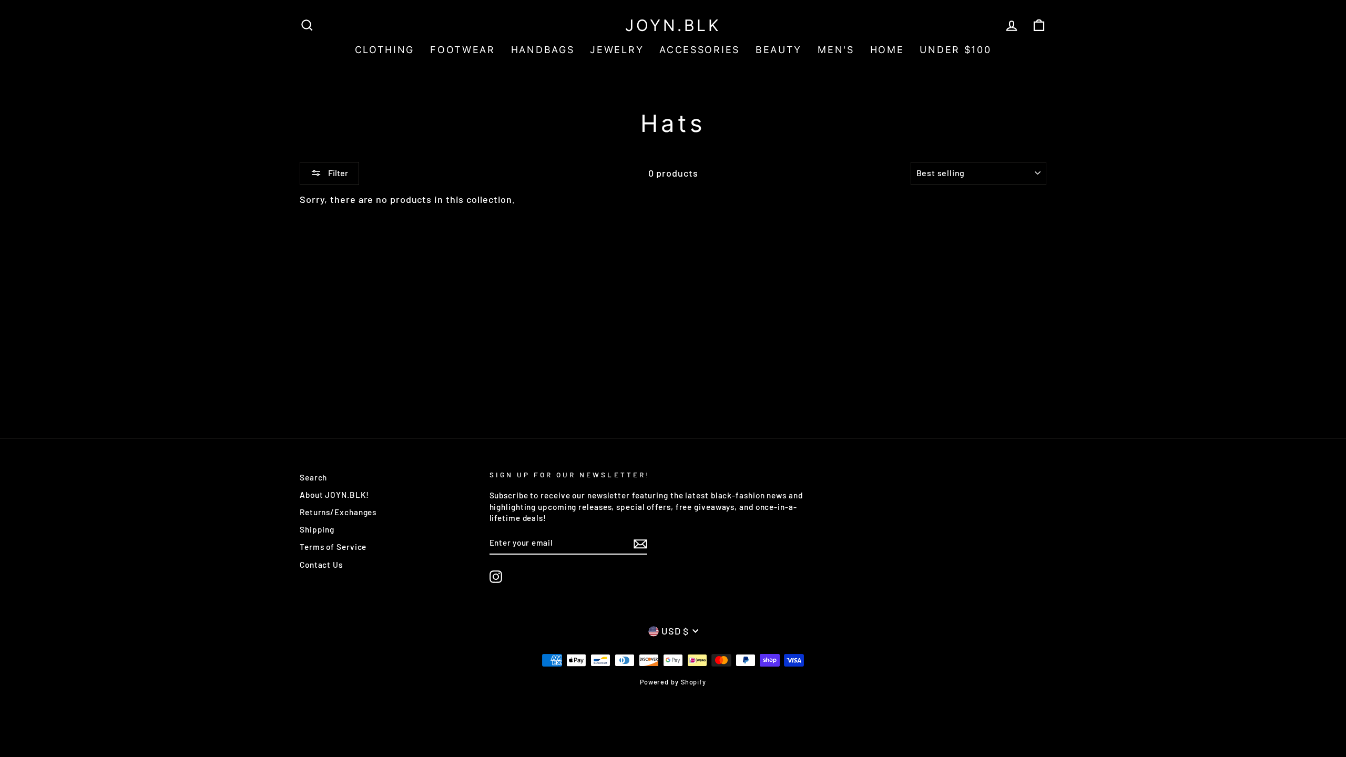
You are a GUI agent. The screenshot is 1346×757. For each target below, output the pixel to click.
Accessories (699, 49)
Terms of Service (333, 546)
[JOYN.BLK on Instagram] (496, 576)
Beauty (779, 49)
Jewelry (617, 49)
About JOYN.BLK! (334, 494)
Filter (337, 173)
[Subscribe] (640, 543)
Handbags (543, 49)
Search (313, 477)
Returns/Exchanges (338, 512)
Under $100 (955, 49)
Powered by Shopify (673, 682)
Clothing (385, 49)
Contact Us (321, 564)
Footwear (462, 49)
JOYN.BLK (673, 25)
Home (887, 49)
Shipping (317, 529)
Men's (836, 49)
